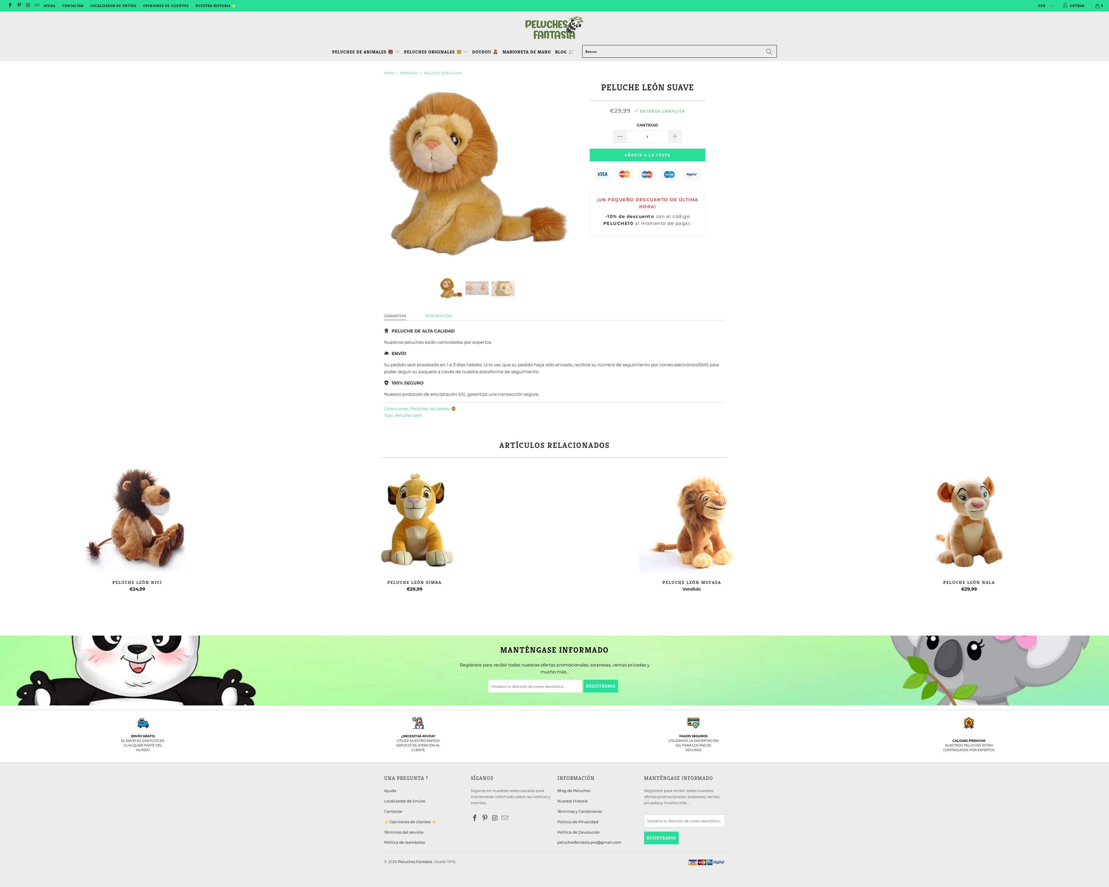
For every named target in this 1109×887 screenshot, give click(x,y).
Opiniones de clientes (166, 5)
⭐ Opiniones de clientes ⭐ (410, 821)
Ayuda (49, 5)
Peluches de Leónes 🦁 (433, 408)
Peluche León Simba (414, 521)
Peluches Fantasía (415, 861)
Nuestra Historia (572, 801)
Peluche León (408, 415)
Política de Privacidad (577, 821)
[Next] (560, 175)
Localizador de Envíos (113, 5)
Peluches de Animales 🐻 (363, 52)
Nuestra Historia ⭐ (216, 5)
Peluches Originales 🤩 (434, 52)
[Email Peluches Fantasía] (36, 5)
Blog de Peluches (573, 790)
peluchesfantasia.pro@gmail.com (589, 842)
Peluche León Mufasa (691, 521)
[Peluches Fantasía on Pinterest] (18, 5)
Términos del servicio (403, 832)
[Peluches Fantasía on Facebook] (9, 5)
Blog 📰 (564, 52)
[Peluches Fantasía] (554, 28)
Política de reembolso (404, 842)
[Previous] (394, 175)
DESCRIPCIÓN (438, 315)
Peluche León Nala (969, 521)
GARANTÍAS (395, 315)
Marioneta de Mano (527, 52)
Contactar (72, 5)
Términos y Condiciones (579, 811)
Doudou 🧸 (485, 52)
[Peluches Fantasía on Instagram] (27, 5)
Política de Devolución (578, 832)
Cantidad (647, 125)
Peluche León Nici (137, 521)
